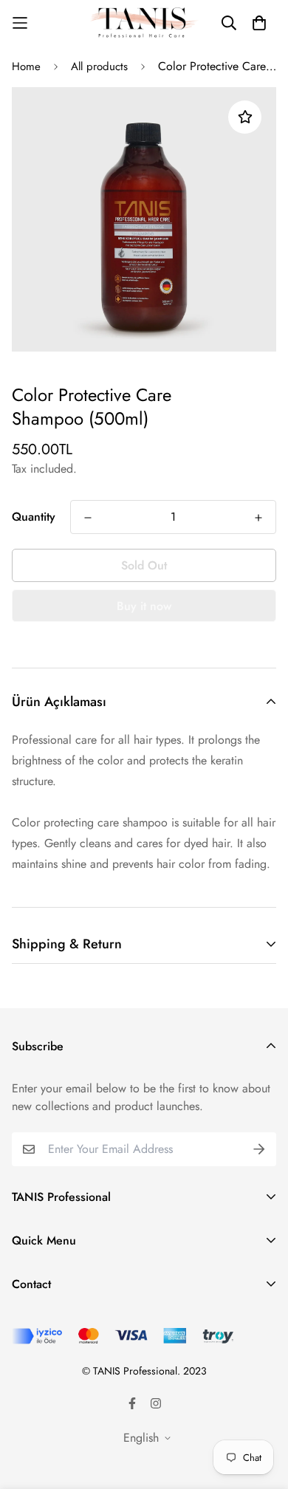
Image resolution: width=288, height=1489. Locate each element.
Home (26, 66)
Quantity (33, 516)
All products (99, 66)
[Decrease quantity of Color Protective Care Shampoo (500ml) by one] (88, 518)
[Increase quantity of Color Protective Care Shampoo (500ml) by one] (258, 518)
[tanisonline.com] (144, 23)
